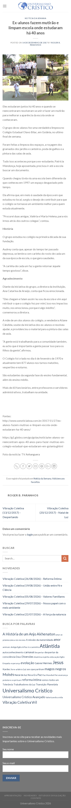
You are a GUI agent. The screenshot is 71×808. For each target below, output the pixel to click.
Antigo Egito (16, 647)
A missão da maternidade (39, 639)
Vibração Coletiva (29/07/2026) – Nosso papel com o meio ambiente (34, 605)
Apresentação (13, 795)
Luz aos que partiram (33, 669)
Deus (18, 656)
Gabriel (38, 663)
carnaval (29, 652)
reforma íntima (31, 680)
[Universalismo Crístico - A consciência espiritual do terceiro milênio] (35, 6)
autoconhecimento (13, 652)
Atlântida (50, 646)
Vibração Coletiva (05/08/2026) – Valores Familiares (34, 596)
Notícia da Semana (35, 18)
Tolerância (8, 684)
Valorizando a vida (54, 697)
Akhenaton (46, 634)
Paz (39, 674)
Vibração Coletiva (17, 702)
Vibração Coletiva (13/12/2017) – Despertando (13, 513)
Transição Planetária (47, 684)
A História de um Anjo (19, 634)
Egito (62, 657)
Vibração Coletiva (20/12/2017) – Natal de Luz (54, 513)
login (30, 534)
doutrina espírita (41, 657)
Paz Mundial (48, 675)
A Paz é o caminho (30, 647)
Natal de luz (21, 674)
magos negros (55, 669)
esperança (15, 663)
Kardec (6, 669)
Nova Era (32, 675)
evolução (27, 663)
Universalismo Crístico (27, 690)
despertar (39, 652)
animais (6, 647)
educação (54, 657)
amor (57, 639)
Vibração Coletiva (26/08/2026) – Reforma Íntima (32, 578)
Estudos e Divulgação (52, 795)
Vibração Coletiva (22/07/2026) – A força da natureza (34, 614)
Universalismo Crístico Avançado (24, 697)
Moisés (8, 674)
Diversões (27, 656)
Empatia (6, 663)
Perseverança (61, 675)
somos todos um (50, 680)
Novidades (30, 795)
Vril (34, 702)
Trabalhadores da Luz (24, 684)
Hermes (47, 663)
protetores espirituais (12, 680)
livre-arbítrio (17, 669)
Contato (36, 798)
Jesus (58, 662)
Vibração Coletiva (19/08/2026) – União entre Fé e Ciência (32, 588)
